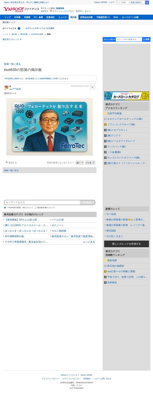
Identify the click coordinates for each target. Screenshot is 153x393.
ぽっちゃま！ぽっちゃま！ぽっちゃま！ (26, 230)
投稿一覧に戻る (12, 64)
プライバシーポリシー (51, 379)
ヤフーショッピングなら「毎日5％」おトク (72, 11)
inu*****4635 (15, 89)
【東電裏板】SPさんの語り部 (21, 219)
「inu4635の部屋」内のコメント (20, 208)
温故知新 (112, 260)
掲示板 (73, 17)
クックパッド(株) (116, 146)
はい (79, 163)
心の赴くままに (114, 236)
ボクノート (58, 225)
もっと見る (89, 242)
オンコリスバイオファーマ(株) (123, 157)
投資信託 (50, 17)
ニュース (62, 17)
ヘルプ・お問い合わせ (102, 379)
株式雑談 (111, 230)
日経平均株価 (114, 113)
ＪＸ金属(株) (114, 152)
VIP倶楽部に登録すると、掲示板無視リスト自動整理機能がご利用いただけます (36, 78)
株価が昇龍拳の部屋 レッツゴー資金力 (127, 225)
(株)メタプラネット (117, 130)
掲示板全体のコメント (46, 208)
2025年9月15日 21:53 (80, 86)
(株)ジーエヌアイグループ (121, 141)
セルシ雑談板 (59, 230)
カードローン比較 (130, 17)
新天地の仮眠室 (115, 266)
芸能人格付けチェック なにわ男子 (138, 2)
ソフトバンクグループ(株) (121, 124)
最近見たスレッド (11, 39)
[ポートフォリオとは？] (19, 28)
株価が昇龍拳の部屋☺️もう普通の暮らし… (127, 219)
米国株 (27, 17)
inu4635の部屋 (37, 34)
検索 (147, 2)
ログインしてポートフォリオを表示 (40, 28)
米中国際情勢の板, (15, 236)
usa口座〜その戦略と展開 (121, 271)
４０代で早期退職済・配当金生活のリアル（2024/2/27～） (27, 242)
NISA (115, 17)
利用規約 (87, 379)
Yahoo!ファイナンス (69, 375)
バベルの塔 (58, 219)
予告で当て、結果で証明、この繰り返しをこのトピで (128, 277)
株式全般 (24, 34)
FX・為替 (38, 17)
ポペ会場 (111, 214)
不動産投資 (101, 17)
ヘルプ (111, 2)
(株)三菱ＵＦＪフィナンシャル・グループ (128, 163)
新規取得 (60, 8)
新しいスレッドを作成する (126, 243)
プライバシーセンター (72, 379)
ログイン (45, 11)
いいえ (90, 163)
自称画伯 (112, 282)
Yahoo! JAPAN (100, 2)
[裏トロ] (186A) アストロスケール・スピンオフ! (27, 225)
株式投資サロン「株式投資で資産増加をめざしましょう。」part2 (74, 236)
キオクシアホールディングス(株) (124, 119)
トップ (7, 17)
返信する (13, 162)
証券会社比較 (86, 17)
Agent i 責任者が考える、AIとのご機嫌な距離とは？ (27, 2)
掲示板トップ (9, 22)
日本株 (17, 17)
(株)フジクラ (114, 135)
